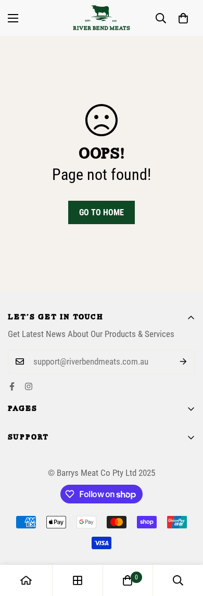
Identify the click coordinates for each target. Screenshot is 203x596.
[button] (183, 18)
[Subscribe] (183, 361)
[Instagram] (28, 386)
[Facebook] (12, 386)
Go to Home (101, 212)
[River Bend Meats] (101, 18)
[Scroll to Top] (184, 540)
